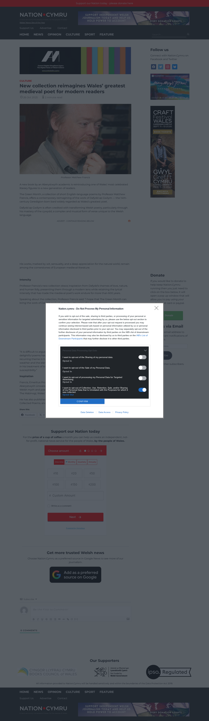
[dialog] (104, 360)
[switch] (142, 357)
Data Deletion (87, 412)
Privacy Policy (122, 412)
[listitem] (104, 350)
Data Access (104, 412)
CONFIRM (82, 401)
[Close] (157, 309)
